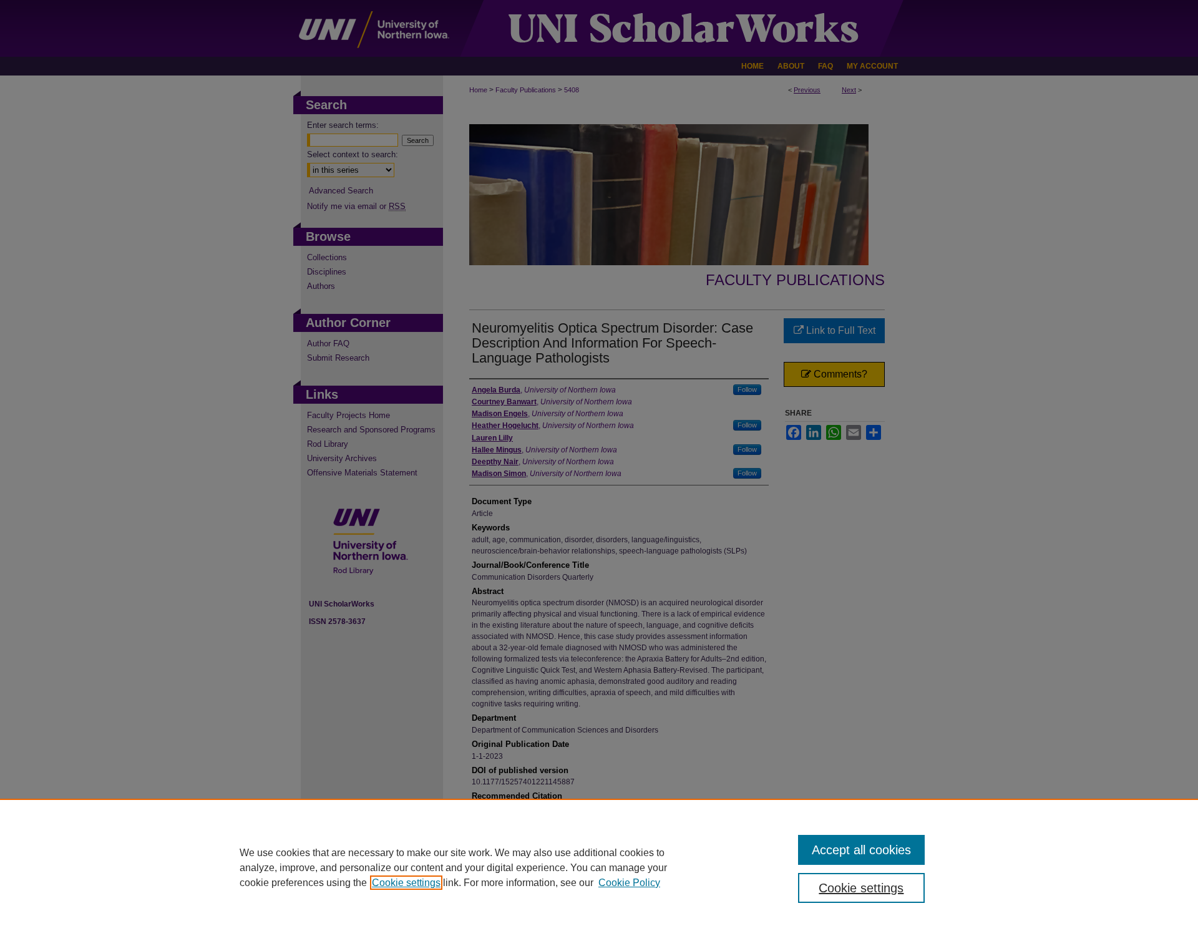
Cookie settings (406, 882)
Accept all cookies (861, 850)
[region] (599, 867)
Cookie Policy (629, 882)
